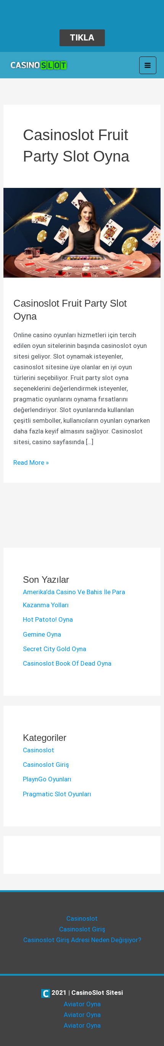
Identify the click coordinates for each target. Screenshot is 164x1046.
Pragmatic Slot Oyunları (57, 794)
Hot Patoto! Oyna (48, 619)
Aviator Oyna (82, 1004)
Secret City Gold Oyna (54, 649)
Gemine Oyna (42, 634)
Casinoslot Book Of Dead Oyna (67, 663)
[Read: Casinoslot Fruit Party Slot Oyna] (82, 232)
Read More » (31, 463)
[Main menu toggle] (148, 65)
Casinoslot (38, 750)
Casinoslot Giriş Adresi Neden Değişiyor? (82, 940)
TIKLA (82, 37)
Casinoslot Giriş (46, 764)
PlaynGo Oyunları (47, 779)
